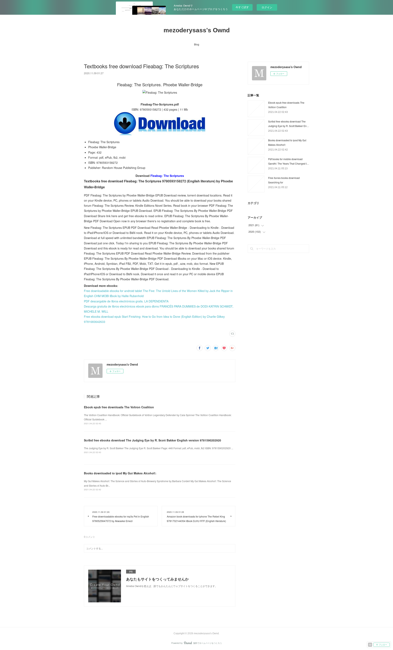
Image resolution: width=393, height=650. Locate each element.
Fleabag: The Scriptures (167, 176)
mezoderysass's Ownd (197, 30)
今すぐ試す (242, 7)
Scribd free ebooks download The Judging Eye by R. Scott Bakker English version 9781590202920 (152, 440)
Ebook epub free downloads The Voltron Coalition (119, 407)
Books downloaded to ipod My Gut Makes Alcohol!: (120, 473)
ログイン (267, 7)
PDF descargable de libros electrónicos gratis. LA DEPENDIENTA (126, 301)
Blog (196, 44)
